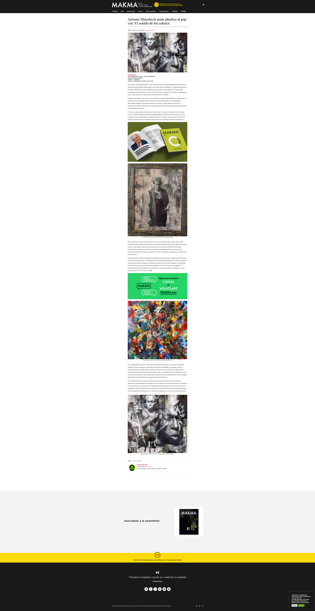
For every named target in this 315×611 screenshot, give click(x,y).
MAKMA (175, 11)
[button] (203, 4)
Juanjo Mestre (150, 30)
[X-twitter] (202, 606)
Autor (130, 460)
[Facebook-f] (196, 606)
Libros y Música (151, 11)
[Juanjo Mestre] (132, 467)
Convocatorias (164, 11)
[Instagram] (199, 606)
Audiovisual (131, 11)
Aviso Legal (163, 606)
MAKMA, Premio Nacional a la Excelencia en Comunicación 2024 (171, 4)
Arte (122, 11)
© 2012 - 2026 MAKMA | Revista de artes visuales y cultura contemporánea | (130, 606)
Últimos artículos (137, 460)
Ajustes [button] (294, 605)
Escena (140, 11)
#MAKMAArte (132, 75)
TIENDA (183, 11)
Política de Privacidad (154, 606)
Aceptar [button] (301, 605)
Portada (115, 11)
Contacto (168, 606)
